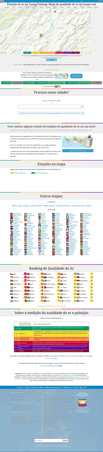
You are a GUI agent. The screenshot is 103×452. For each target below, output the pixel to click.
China (27, 220)
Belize (13, 238)
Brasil (13, 245)
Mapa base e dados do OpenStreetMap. (53, 427)
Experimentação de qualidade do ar (20, 407)
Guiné (41, 231)
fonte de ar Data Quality (17, 416)
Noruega (70, 218)
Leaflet (1, 52)
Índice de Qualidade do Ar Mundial (68, 375)
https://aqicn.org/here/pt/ (51, 69)
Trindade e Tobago (85, 239)
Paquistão (70, 227)
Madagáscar (57, 230)
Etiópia (27, 251)
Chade (27, 217)
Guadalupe (43, 225)
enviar (65, 440)
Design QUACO (47, 433)
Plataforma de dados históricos (19, 423)
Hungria (42, 236)
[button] (2, 10)
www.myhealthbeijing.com (49, 366)
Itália (41, 251)
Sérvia (83, 220)
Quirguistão (71, 240)
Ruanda (70, 253)
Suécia (83, 227)
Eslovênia (28, 245)
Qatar (69, 236)
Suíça (83, 228)
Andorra (14, 220)
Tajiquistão (85, 233)
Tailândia (84, 230)
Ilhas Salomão (44, 238)
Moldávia (56, 251)
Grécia (41, 223)
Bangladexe (15, 235)
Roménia (70, 251)
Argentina (14, 225)
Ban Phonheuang (18, 173)
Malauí (55, 233)
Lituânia (56, 223)
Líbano (55, 222)
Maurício (56, 243)
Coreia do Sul (29, 227)
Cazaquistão (29, 215)
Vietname (84, 251)
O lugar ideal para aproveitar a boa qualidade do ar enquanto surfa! (57, 430)
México (55, 246)
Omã (69, 223)
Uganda (84, 245)
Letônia (56, 220)
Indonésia (42, 243)
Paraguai (70, 228)
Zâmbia (84, 253)
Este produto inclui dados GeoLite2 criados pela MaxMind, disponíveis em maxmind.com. (58, 401)
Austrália (14, 228)
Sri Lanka (84, 223)
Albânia (14, 217)
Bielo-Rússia (15, 240)
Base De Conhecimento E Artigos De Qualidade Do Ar (25, 406)
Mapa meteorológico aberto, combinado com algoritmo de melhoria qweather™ (58, 409)
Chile (27, 218)
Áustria (13, 230)
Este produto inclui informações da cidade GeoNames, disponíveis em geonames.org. (57, 405)
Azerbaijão (15, 231)
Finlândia (28, 254)
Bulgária (14, 248)
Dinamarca (29, 235)
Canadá (28, 214)
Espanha (28, 246)
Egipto (27, 236)
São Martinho (85, 215)
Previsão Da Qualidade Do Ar (18, 419)
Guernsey (42, 228)
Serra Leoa (85, 218)
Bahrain (14, 233)
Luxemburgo (57, 225)
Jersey (41, 254)
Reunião (70, 249)
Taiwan (84, 231)
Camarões (14, 253)
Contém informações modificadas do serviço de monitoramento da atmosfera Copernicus (56, 416)
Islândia (42, 248)
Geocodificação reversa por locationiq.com (54, 425)
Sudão (83, 225)
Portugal (70, 235)
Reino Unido (71, 241)
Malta (55, 238)
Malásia (56, 231)
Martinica (56, 241)
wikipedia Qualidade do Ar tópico (62, 356)
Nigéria (70, 217)
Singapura (84, 222)
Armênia (14, 227)
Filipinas (28, 253)
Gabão (41, 215)
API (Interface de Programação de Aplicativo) (23, 422)
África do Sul (15, 215)
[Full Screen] (2, 16)
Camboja (14, 254)
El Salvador (29, 238)
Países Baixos (71, 225)
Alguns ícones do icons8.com (51, 423)
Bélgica (14, 236)
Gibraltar (42, 222)
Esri (6, 53)
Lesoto (55, 218)
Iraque (41, 245)
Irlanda (42, 246)
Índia (41, 241)
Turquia (84, 241)
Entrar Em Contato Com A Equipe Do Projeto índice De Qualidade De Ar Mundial (25, 396)
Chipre (27, 222)
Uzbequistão (85, 248)
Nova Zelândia (72, 222)
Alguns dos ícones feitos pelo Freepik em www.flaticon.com (54, 420)
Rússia (69, 254)
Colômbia (28, 223)
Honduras (42, 233)
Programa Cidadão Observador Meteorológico (55, 412)
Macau (55, 227)
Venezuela (84, 249)
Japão (41, 253)
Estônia (28, 249)
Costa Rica (28, 228)
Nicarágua (70, 215)
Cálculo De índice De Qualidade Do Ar (21, 417)
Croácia (28, 231)
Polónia (70, 231)
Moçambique (57, 249)
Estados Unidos (30, 248)
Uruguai (84, 246)
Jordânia (56, 214)
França (41, 214)
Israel (41, 249)
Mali (55, 236)
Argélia (14, 223)
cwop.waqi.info (47, 413)
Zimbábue (84, 254)
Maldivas (56, 235)
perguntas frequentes (18, 412)
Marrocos (56, 240)
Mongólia (56, 253)
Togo (83, 236)
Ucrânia (84, 243)
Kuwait (55, 217)
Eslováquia (29, 243)
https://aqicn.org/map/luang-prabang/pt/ (51, 57)
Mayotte (56, 245)
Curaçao (28, 233)
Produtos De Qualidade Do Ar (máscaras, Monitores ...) (25, 420)
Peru (69, 230)
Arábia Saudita (16, 222)
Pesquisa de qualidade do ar (21, 402)
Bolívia (13, 241)
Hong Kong (43, 235)
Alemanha (15, 218)
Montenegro (57, 254)
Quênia (69, 238)
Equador (28, 241)
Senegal (84, 217)
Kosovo (55, 215)
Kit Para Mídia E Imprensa (18, 399)
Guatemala (43, 227)
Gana (41, 218)
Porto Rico (70, 233)
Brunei (13, 246)
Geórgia (42, 220)
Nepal (69, 214)
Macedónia (57, 228)
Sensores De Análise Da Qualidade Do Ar (22, 409)
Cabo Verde (15, 251)
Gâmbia (42, 217)
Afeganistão (15, 214)
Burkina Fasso (16, 249)
